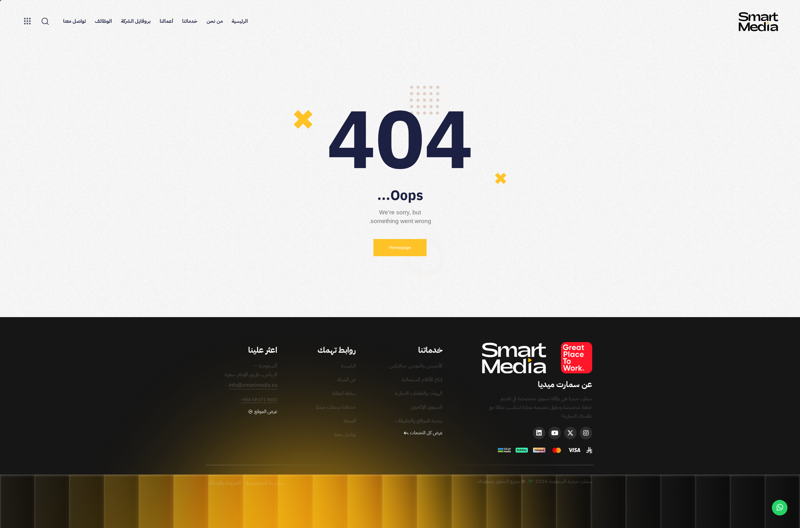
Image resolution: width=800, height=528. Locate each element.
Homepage (400, 247)
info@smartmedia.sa (253, 385)
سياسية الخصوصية (265, 483)
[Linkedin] (539, 433)
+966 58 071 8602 (259, 399)
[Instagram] (586, 433)
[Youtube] (554, 433)
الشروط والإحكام (225, 483)
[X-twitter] (570, 433)
